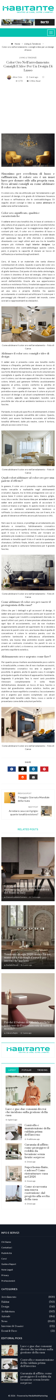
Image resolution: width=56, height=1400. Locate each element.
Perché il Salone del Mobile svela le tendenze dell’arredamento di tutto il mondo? (28, 1026)
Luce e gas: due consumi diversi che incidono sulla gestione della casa (27, 1112)
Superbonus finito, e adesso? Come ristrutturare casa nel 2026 (36, 1172)
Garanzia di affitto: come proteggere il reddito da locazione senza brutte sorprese (37, 1151)
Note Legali (7, 1269)
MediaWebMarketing (38, 1396)
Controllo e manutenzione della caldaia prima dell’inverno (37, 1130)
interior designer (40, 244)
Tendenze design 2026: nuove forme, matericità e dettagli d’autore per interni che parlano (28, 958)
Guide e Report (8, 1264)
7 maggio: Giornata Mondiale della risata (34, 797)
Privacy (5, 1275)
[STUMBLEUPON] (22, 777)
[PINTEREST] (44, 769)
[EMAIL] (33, 777)
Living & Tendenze (28, 58)
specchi (18, 397)
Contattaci (6, 1247)
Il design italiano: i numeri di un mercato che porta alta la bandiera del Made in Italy (26, 890)
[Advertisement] (28, 108)
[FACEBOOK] (12, 769)
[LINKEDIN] (33, 769)
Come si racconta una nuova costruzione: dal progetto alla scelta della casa (37, 1193)
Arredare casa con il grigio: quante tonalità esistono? (23, 811)
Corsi (4, 1258)
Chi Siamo (6, 1242)
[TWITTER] (22, 769)
